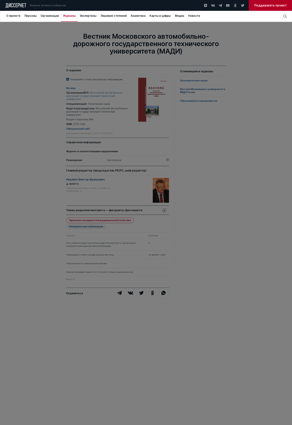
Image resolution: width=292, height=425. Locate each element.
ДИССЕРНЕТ (16, 6)
